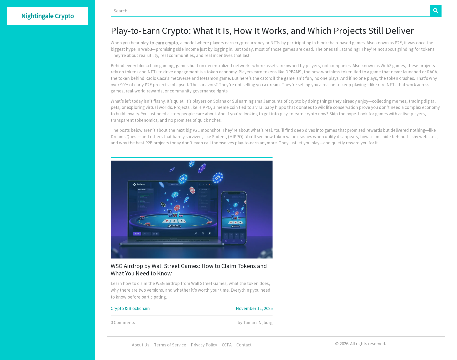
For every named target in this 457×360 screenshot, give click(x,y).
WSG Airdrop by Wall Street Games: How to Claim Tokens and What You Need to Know (189, 269)
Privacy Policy (204, 345)
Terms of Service (170, 345)
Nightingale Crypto (47, 16)
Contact (244, 345)
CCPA (227, 345)
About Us (140, 345)
